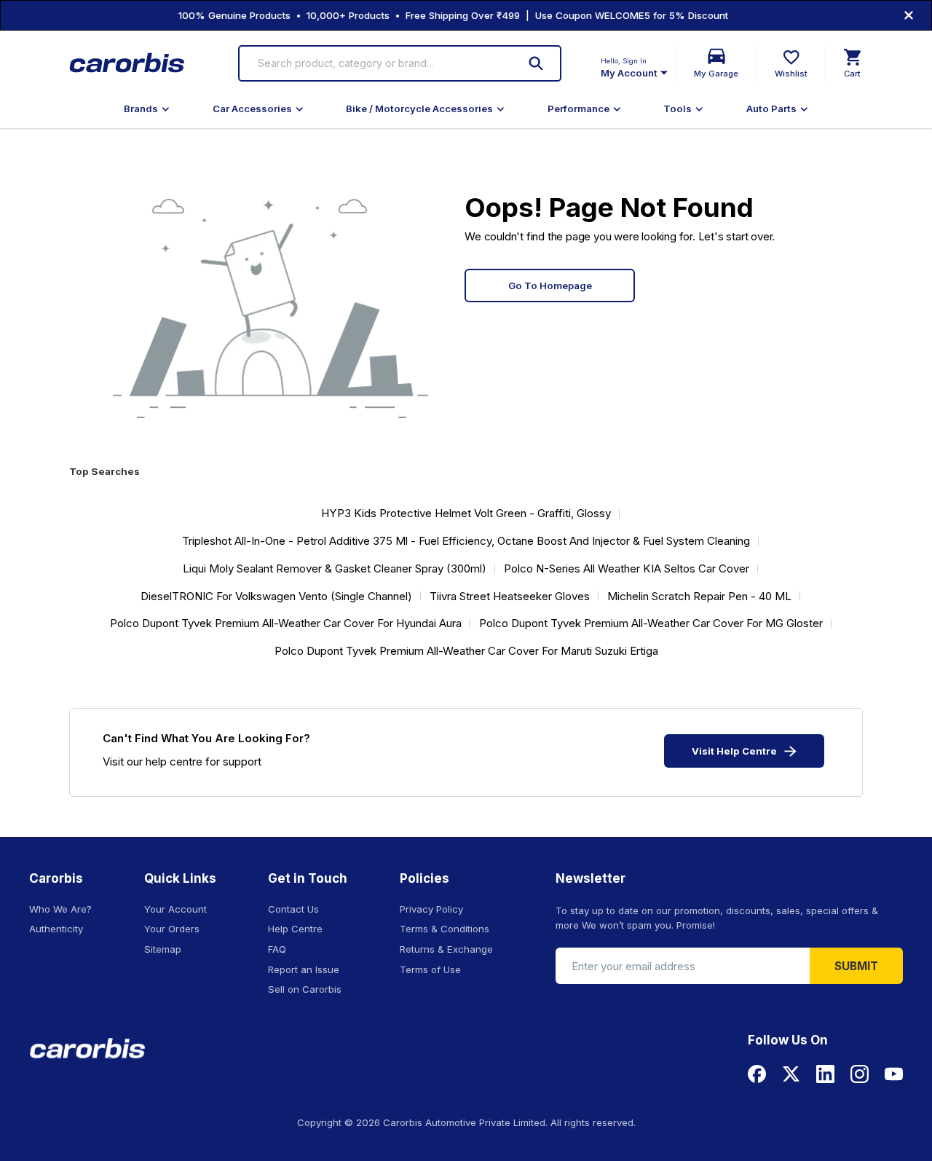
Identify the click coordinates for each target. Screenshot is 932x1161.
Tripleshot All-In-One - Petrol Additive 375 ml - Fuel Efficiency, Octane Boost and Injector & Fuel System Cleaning (466, 541)
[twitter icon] (791, 1074)
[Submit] (536, 63)
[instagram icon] (859, 1074)
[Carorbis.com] (127, 63)
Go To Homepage (550, 285)
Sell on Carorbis (304, 989)
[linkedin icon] (825, 1074)
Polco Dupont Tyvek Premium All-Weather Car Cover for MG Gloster (651, 623)
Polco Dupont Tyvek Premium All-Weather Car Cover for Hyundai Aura (286, 623)
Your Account (175, 909)
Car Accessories (252, 108)
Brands (141, 108)
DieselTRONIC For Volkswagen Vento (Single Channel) (276, 596)
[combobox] (380, 63)
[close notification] (908, 15)
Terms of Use (430, 969)
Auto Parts (771, 108)
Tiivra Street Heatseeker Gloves (510, 596)
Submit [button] (856, 966)
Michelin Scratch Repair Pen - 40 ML (699, 596)
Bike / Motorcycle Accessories (419, 108)
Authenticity (56, 928)
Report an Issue (303, 969)
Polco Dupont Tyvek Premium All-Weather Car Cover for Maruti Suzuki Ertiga (466, 651)
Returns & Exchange (446, 949)
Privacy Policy (431, 909)
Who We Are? (60, 909)
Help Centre (295, 928)
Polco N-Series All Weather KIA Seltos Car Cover (626, 568)
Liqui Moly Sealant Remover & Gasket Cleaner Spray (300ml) (334, 568)
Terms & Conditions (444, 928)
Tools (677, 108)
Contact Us (293, 909)
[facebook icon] (757, 1074)
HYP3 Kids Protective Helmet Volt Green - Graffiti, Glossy (466, 513)
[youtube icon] (894, 1074)
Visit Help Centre (734, 751)
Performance (578, 108)
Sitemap (162, 949)
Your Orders (172, 928)
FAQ (277, 949)
